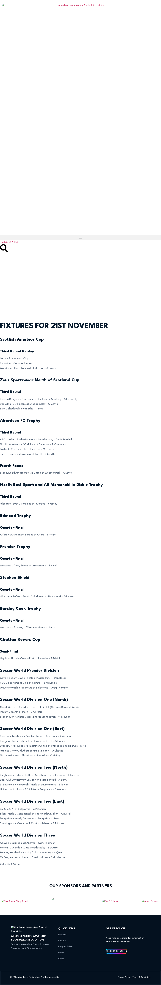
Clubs (61, 959)
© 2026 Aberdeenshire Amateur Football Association (35, 977)
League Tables (66, 947)
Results (62, 941)
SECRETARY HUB (10, 242)
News (61, 953)
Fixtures (62, 935)
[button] (80, 237)
